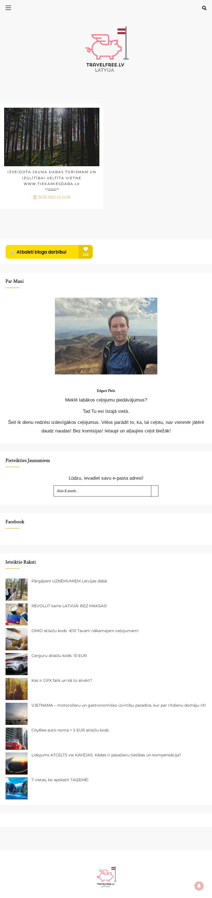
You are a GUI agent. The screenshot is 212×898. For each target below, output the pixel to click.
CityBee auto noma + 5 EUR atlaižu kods (70, 730)
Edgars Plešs (106, 390)
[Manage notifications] (199, 885)
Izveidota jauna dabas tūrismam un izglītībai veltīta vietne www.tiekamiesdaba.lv (51, 178)
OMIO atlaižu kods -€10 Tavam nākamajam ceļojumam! (85, 630)
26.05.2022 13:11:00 (54, 197)
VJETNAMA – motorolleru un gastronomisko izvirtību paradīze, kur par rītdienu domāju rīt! (118, 705)
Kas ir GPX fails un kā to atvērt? (61, 680)
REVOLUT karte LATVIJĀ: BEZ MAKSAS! (69, 605)
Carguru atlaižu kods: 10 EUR (59, 655)
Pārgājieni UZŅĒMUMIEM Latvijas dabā (69, 581)
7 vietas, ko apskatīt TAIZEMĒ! (60, 779)
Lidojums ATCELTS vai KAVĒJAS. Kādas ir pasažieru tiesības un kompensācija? (106, 754)
